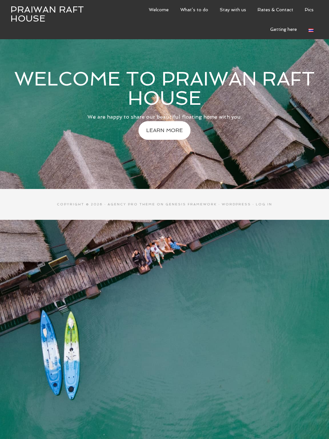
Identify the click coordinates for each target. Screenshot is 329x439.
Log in (264, 204)
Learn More (164, 130)
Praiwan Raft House (47, 14)
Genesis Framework (191, 204)
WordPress (236, 204)
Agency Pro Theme (131, 204)
